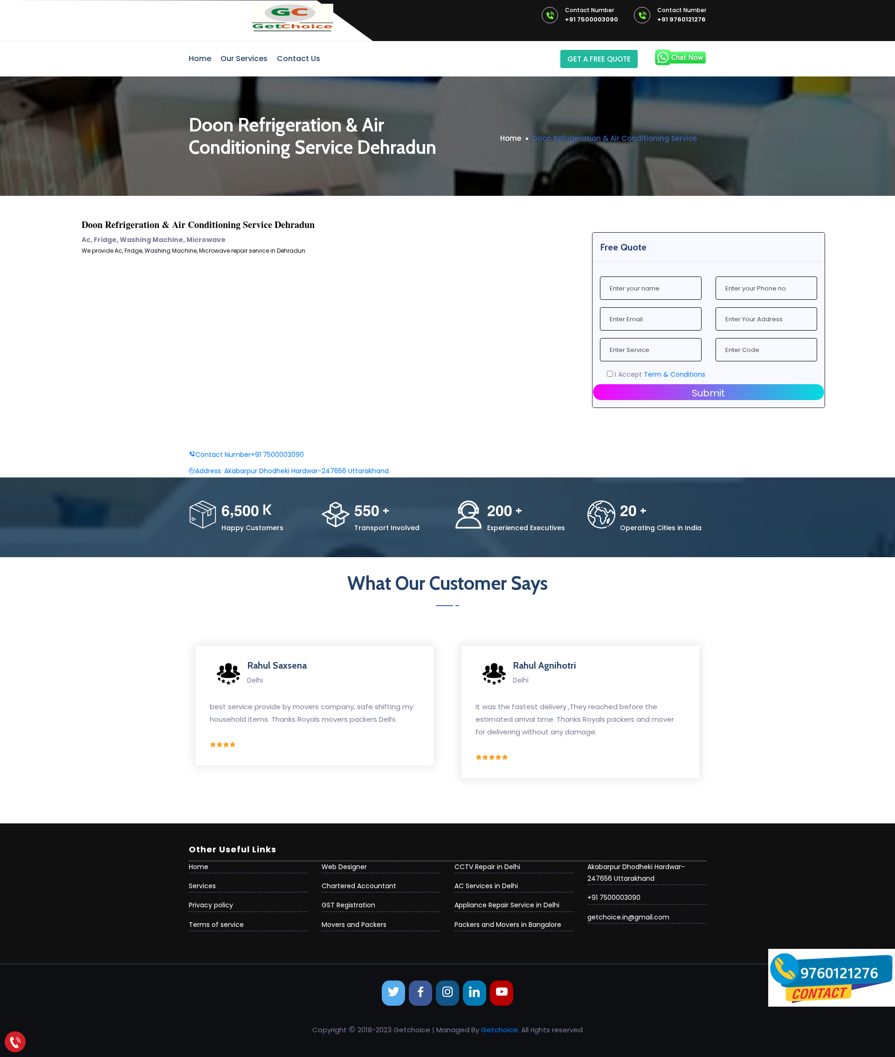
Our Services (244, 58)
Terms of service (216, 924)
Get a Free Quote (599, 59)
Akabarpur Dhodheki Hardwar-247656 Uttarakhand (292, 471)
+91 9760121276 (681, 15)
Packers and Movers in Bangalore (507, 924)
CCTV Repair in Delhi (487, 866)
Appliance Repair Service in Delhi (506, 905)
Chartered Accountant (359, 886)
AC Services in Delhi (486, 886)
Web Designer (344, 866)
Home (200, 58)
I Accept (659, 374)
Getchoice (499, 1030)
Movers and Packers (354, 924)
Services (202, 886)
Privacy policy (211, 905)
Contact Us (298, 58)
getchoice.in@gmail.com (628, 917)
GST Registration (348, 905)
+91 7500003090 (591, 15)
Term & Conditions (674, 374)
